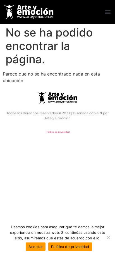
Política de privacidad (58, 131)
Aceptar (35, 246)
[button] (107, 11)
